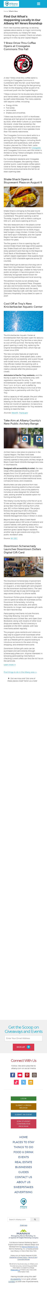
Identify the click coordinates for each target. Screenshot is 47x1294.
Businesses (23, 1167)
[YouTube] (20, 1075)
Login (23, 1098)
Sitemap (23, 1225)
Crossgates (36, 148)
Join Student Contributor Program (23, 1123)
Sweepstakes (23, 1187)
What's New (13, 11)
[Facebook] (12, 1075)
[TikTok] (16, 1082)
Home (6, 11)
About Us (23, 1182)
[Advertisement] (23, 922)
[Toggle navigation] (38, 3)
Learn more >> (10, 665)
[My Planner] (30, 1082)
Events (23, 1157)
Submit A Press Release (23, 1106)
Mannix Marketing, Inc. (30, 1247)
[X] (23, 1082)
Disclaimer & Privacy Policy (18, 1257)
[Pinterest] (27, 1075)
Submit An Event (23, 1114)
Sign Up (21, 1047)
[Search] (35, 1219)
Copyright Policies (24, 1259)
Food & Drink (23, 1152)
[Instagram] (34, 1075)
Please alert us (15, 1270)
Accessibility (16, 1279)
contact (12, 1281)
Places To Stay (23, 1142)
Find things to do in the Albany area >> (20, 672)
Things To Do (23, 1147)
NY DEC (14, 538)
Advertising (23, 1192)
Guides (23, 1172)
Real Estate (23, 1162)
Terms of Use (32, 1257)
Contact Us (23, 1177)
